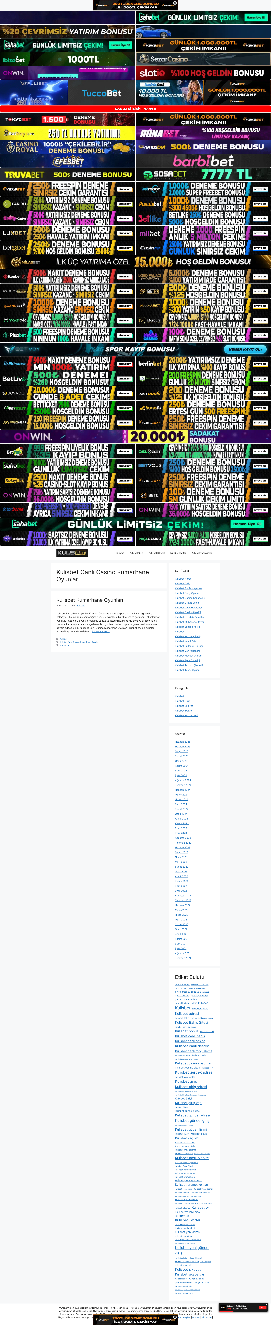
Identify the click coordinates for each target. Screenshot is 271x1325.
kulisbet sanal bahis (183, 1189)
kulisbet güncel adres (187, 1110)
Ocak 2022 (181, 929)
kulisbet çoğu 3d (181, 1258)
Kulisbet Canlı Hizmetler (188, 607)
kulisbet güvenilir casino (184, 1125)
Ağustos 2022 (183, 895)
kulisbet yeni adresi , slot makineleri (188, 1240)
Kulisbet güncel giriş (192, 1120)
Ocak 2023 (181, 871)
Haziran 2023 (182, 847)
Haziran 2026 (182, 741)
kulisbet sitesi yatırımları (201, 1193)
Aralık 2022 (181, 876)
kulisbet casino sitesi (187, 1067)
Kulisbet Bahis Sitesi (191, 1022)
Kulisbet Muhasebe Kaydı (189, 622)
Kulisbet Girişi (183, 1098)
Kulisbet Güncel (182, 1107)
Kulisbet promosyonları (191, 1184)
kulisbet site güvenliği (183, 1193)
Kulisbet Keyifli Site (185, 641)
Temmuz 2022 (183, 900)
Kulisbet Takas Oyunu (187, 670)
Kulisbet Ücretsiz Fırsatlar (189, 617)
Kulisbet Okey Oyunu (187, 593)
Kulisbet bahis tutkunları (185, 1027)
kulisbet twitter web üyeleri (185, 1225)
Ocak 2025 (181, 761)
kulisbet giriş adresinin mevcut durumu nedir (191, 1095)
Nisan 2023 (181, 857)
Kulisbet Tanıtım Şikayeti (189, 665)
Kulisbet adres (200, 1008)
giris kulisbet (182, 995)
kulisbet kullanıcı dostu (185, 1142)
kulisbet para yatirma (185, 1169)
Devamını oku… (101, 631)
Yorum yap (65, 645)
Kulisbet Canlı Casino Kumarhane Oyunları (79, 642)
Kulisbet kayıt (199, 1133)
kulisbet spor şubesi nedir (184, 1203)
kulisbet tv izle (182, 1216)
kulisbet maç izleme (185, 1149)
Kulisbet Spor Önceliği (187, 660)
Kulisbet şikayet (188, 1269)
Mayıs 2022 (181, 910)
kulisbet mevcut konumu (184, 1293)
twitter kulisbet (196, 1278)
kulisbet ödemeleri (195, 1258)
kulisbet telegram (182, 1208)
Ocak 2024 (181, 813)
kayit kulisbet (200, 1002)
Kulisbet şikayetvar (189, 1274)
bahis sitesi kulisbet (199, 985)
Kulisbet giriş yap (188, 1103)
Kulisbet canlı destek (192, 1046)
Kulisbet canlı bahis (190, 1036)
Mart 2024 (181, 804)
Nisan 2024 (181, 799)
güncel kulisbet (182, 1003)
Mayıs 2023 (181, 852)
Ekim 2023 (181, 828)
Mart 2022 (181, 919)
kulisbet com (207, 1068)
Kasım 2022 (181, 881)
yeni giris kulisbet (201, 1282)
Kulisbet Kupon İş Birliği (188, 636)
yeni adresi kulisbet (183, 1282)
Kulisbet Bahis (182, 1018)
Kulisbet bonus (186, 1031)
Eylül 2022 (181, 890)
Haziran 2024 (182, 789)
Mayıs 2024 (181, 794)
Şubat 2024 (181, 809)
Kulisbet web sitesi (185, 1228)
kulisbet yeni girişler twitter (185, 1243)
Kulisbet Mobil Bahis (184, 1153)
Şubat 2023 (181, 866)
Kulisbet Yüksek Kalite (187, 626)
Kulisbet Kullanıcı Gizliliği (189, 646)
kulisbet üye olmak (183, 1265)
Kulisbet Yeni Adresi (202, 553)
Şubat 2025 (181, 756)
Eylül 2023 (181, 833)
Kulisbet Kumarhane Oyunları (89, 600)
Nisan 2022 (181, 914)
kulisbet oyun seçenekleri (186, 1162)
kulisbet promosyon (185, 1177)
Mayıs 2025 (181, 751)
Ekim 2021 (181, 943)
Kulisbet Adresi (183, 578)
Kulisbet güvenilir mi (191, 1129)
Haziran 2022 (182, 905)
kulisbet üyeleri (205, 1262)
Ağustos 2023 (183, 837)
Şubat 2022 (181, 924)
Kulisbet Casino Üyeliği (188, 612)
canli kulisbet (180, 988)
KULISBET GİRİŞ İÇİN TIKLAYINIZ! (135, 108)
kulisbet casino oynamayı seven (186, 1059)
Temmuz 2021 (183, 958)
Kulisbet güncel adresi (192, 1115)
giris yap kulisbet (199, 995)
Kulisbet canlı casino (190, 1041)
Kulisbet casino (199, 1055)
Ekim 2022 (181, 886)
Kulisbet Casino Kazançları (190, 598)
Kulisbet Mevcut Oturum (188, 655)
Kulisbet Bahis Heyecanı (188, 588)
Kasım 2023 (182, 823)
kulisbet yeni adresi (183, 1236)
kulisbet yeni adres (187, 1232)
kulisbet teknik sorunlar (203, 1203)
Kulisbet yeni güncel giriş (192, 1250)
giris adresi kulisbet (185, 991)
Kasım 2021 (181, 938)
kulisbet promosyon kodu (188, 1180)
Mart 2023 (181, 862)
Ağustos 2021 (183, 953)
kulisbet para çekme (185, 1173)
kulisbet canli (207, 1031)
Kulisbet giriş (186, 1081)
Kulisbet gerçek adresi (194, 1072)
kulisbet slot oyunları (182, 1196)
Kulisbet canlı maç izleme (193, 1051)
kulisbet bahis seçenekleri (202, 1018)
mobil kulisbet (181, 1279)
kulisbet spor (196, 1196)
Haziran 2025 (182, 746)
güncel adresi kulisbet (186, 999)
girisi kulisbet (203, 992)
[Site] (67, 189)
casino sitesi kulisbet (197, 988)
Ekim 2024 (181, 770)
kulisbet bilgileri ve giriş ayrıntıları (187, 1290)
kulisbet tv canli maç (187, 1211)
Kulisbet (120, 553)
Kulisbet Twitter (178, 553)
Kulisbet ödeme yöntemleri (187, 1261)
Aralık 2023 (181, 818)
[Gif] (135, 262)
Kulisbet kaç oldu (187, 1138)
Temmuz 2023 (183, 842)
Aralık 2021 (181, 934)
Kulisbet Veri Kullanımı (187, 650)
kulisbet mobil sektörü (202, 1154)
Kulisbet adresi (187, 1014)
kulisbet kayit (182, 1133)
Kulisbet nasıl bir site (192, 1158)
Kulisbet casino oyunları (193, 1063)
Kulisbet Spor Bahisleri (186, 1199)
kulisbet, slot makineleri (184, 1286)
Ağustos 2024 (183, 780)
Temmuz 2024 (183, 785)
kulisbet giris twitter (185, 1077)
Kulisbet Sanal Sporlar (203, 1189)
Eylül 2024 (181, 775)
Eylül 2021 (180, 948)
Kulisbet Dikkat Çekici (187, 602)
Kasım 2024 (182, 765)
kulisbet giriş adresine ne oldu (186, 1091)
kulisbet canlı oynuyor (183, 1055)
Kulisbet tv (200, 1207)
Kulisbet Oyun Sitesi (184, 1166)
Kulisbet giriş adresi (191, 1087)
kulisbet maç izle (185, 1146)
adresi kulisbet (182, 984)
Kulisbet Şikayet (157, 553)
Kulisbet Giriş (136, 553)
